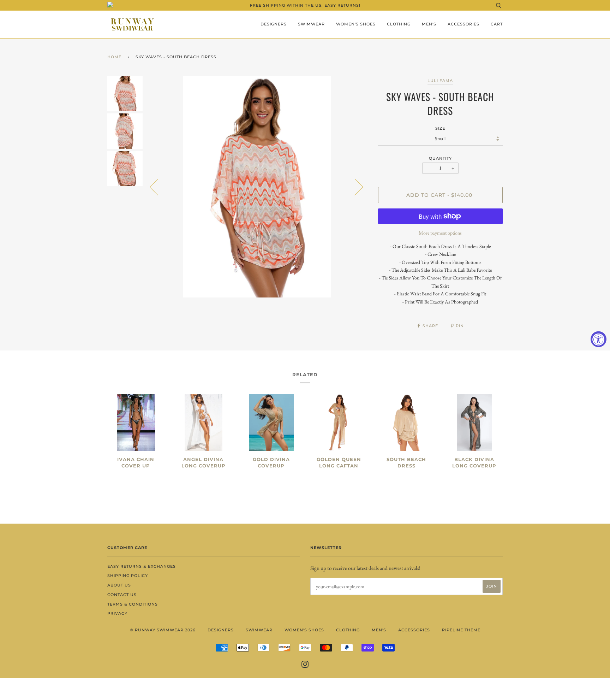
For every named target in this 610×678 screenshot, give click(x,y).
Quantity (440, 158)
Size (440, 128)
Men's (429, 24)
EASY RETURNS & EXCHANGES (141, 566)
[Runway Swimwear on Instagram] (305, 665)
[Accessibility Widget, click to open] (598, 339)
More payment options (440, 233)
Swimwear (311, 24)
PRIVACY (117, 613)
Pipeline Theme (461, 629)
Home (114, 56)
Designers (274, 24)
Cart (497, 24)
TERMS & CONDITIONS (132, 604)
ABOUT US (119, 585)
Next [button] (354, 186)
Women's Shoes (356, 24)
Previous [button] (158, 186)
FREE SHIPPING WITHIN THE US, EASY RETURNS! (305, 5)
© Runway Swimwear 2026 (163, 629)
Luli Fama (440, 80)
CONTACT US (122, 594)
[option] (256, 186)
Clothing (399, 24)
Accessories (463, 24)
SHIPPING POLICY (127, 575)
